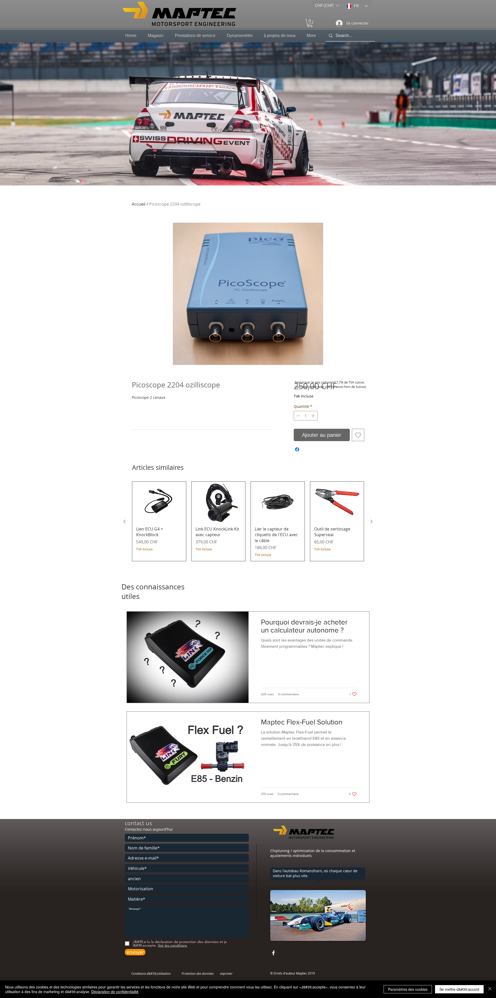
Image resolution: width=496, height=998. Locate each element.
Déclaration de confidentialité (114, 991)
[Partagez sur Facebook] (297, 449)
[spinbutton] (305, 415)
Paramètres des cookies (408, 989)
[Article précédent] (124, 521)
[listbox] (327, 5)
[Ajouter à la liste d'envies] (358, 435)
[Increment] (313, 415)
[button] (327, 5)
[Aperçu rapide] (159, 502)
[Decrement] (298, 415)
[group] (248, 521)
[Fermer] (490, 989)
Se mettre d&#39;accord (459, 989)
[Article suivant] (371, 521)
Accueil (138, 204)
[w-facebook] (273, 953)
